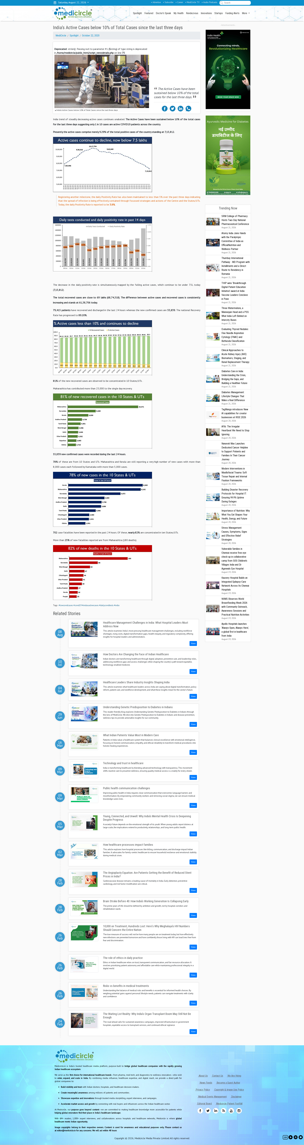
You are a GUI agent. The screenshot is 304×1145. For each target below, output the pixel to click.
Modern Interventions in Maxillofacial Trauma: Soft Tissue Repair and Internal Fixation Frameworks (234, 476)
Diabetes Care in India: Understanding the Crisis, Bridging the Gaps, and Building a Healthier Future (234, 379)
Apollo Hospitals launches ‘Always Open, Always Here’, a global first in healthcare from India (235, 631)
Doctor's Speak (163, 13)
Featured (148, 13)
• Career (179, 2)
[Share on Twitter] (172, 108)
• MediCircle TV (192, 2)
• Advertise (156, 2)
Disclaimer (236, 1096)
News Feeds (205, 1082)
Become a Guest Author (228, 1082)
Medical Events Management (212, 1096)
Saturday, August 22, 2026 (71, 2)
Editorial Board (204, 1103)
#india (116, 605)
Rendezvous (192, 13)
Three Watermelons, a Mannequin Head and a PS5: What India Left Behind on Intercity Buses (235, 316)
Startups (218, 13)
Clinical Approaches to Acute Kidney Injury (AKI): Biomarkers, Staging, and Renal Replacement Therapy (235, 358)
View (193, 643)
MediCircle (61, 35)
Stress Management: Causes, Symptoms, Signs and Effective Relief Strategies (234, 535)
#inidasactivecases (90, 605)
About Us (203, 1075)
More (245, 13)
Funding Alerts (232, 13)
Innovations (206, 13)
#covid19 (77, 605)
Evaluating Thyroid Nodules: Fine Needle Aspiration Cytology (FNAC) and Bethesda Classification (235, 337)
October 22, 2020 (90, 35)
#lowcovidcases (66, 605)
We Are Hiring (234, 1075)
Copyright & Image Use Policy (229, 1089)
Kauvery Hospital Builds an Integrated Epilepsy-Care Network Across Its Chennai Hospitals (235, 585)
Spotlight (137, 13)
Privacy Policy (202, 1089)
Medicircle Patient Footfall (228, 1103)
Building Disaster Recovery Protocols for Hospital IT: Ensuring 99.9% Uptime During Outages (235, 497)
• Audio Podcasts (209, 2)
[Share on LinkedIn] (180, 108)
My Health (179, 13)
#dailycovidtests (106, 605)
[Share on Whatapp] (188, 108)
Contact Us (217, 1075)
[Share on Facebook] (164, 108)
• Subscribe (168, 2)
